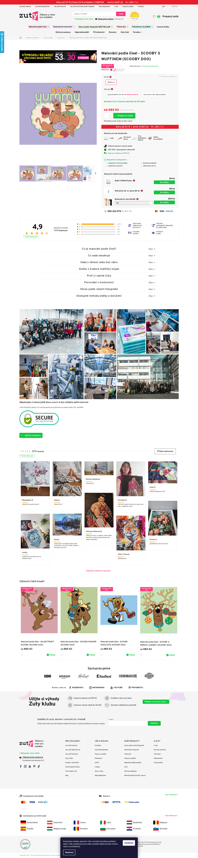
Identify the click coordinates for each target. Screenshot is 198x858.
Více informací (171, 794)
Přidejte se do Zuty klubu (155, 701)
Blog (66, 775)
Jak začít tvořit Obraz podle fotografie (82, 6)
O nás (116, 6)
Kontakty (141, 6)
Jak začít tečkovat (60, 6)
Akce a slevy (99, 771)
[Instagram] (25, 766)
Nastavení (69, 852)
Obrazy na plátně (130, 758)
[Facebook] (20, 766)
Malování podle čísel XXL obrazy (135, 775)
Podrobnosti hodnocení (149, 66)
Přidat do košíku (124, 115)
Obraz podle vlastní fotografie (134, 745)
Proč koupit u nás (71, 771)
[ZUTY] (34, 743)
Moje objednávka (104, 6)
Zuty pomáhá (158, 763)
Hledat (120, 14)
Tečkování (127, 754)
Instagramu (98, 688)
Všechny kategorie (130, 771)
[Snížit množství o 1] (112, 117)
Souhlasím (128, 843)
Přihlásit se (154, 723)
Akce (126, 767)
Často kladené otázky (72, 767)
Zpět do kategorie (33, 435)
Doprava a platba (128, 6)
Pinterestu (137, 688)
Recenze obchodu (160, 750)
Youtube (118, 688)
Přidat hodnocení (31, 237)
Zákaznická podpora (106, 19)
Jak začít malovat (25, 6)
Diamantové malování (131, 750)
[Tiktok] (38, 766)
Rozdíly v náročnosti (72, 763)
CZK (163, 6)
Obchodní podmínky (101, 750)
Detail (52, 654)
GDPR (97, 763)
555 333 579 (114, 211)
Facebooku (77, 688)
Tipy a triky (69, 758)
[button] (165, 451)
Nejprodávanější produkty (132, 763)
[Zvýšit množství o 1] (112, 114)
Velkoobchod (158, 758)
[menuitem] (39, 27)
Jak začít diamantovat (42, 6)
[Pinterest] (34, 766)
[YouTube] (29, 766)
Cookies (97, 767)
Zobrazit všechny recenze (98, 570)
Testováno (157, 754)
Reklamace (98, 758)
